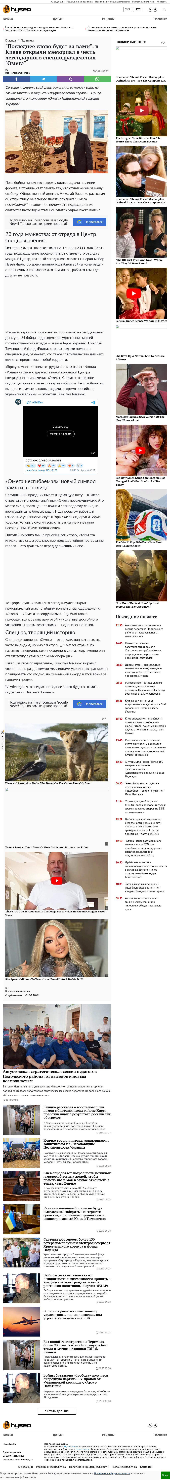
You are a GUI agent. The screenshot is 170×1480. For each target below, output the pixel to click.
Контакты (162, 2)
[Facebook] (16, 79)
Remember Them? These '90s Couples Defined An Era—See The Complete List (141, 78)
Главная (8, 19)
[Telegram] (43, 79)
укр (127, 9)
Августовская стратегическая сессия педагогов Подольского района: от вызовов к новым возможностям (144, 631)
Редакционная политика (80, 2)
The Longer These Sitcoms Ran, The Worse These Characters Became (138, 139)
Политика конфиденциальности (112, 2)
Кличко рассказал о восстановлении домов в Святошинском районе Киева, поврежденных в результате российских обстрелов (143, 650)
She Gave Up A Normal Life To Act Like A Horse (140, 357)
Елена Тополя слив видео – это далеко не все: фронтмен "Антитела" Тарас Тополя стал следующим (39, 29)
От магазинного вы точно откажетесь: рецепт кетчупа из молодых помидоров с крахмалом (121, 29)
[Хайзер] (17, 9)
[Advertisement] (56, 303)
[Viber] (70, 79)
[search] (164, 9)
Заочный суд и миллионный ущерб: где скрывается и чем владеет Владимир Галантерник (144, 888)
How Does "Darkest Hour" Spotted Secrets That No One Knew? (137, 604)
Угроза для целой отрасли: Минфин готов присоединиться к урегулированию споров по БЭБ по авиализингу (145, 807)
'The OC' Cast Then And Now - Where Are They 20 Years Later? (139, 261)
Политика (160, 19)
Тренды (58, 19)
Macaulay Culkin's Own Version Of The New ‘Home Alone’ (140, 418)
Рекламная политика (143, 2)
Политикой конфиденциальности (112, 1473)
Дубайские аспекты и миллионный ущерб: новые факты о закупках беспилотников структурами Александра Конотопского (146, 869)
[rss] (150, 9)
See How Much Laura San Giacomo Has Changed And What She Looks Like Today (140, 481)
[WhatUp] (97, 79)
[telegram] (155, 9)
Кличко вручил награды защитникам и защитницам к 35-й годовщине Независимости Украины (146, 706)
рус (138, 9)
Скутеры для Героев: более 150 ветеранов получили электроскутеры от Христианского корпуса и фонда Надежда (145, 769)
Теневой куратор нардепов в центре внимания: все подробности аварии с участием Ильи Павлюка (144, 789)
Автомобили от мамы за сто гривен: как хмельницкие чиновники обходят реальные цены (143, 904)
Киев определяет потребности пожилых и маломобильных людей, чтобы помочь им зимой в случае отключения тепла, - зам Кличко (145, 726)
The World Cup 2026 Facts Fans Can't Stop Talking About (139, 543)
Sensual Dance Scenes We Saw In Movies (141, 321)
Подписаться (94, 222)
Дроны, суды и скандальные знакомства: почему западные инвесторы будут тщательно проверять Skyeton (143, 670)
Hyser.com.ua (71, 1446)
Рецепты (108, 19)
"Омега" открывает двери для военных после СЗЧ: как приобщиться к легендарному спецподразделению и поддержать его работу (143, 848)
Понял (165, 1475)
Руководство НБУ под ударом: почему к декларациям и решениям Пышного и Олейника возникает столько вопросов (145, 688)
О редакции (57, 2)
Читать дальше (57, 1411)
